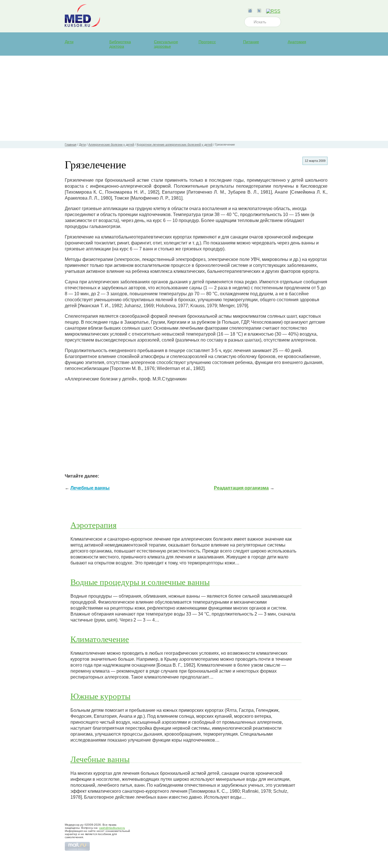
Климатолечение (99, 638)
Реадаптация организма (241, 488)
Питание (251, 41)
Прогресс (207, 41)
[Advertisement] (194, 98)
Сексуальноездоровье (166, 44)
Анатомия (297, 41)
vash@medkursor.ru (112, 827)
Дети (69, 41)
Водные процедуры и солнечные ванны (140, 581)
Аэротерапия (93, 524)
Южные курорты (100, 696)
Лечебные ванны (90, 488)
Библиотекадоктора (120, 44)
